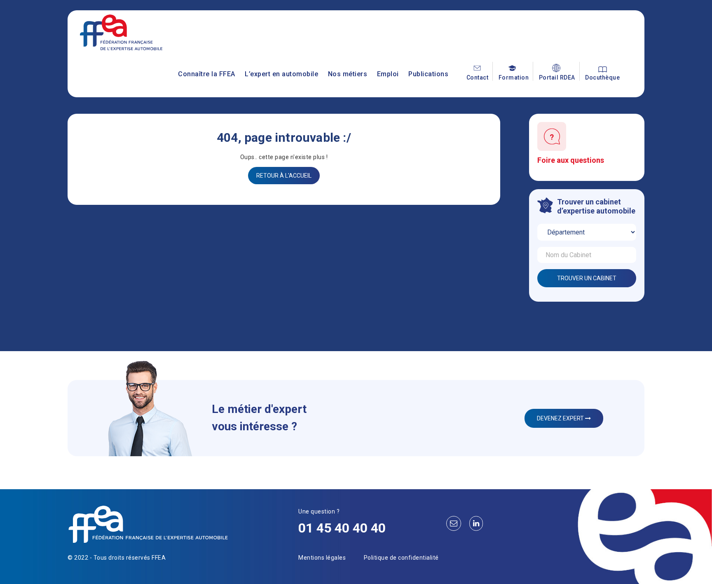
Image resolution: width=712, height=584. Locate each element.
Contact (477, 77)
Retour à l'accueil (284, 175)
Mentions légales (322, 557)
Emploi (388, 74)
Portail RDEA (557, 77)
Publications (428, 74)
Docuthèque (602, 77)
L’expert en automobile (281, 74)
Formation (514, 77)
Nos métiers (348, 74)
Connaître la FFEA (206, 74)
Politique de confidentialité (401, 557)
